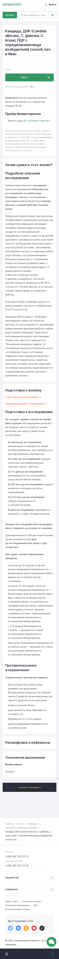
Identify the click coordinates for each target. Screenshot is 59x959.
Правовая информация (17, 905)
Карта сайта (11, 901)
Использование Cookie (17, 909)
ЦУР (35, 905)
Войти (52, 4)
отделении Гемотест (38, 120)
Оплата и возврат (31, 901)
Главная (9, 824)
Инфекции (32, 824)
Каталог (9, 15)
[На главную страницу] (12, 5)
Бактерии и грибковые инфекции (21, 828)
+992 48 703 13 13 (16, 856)
